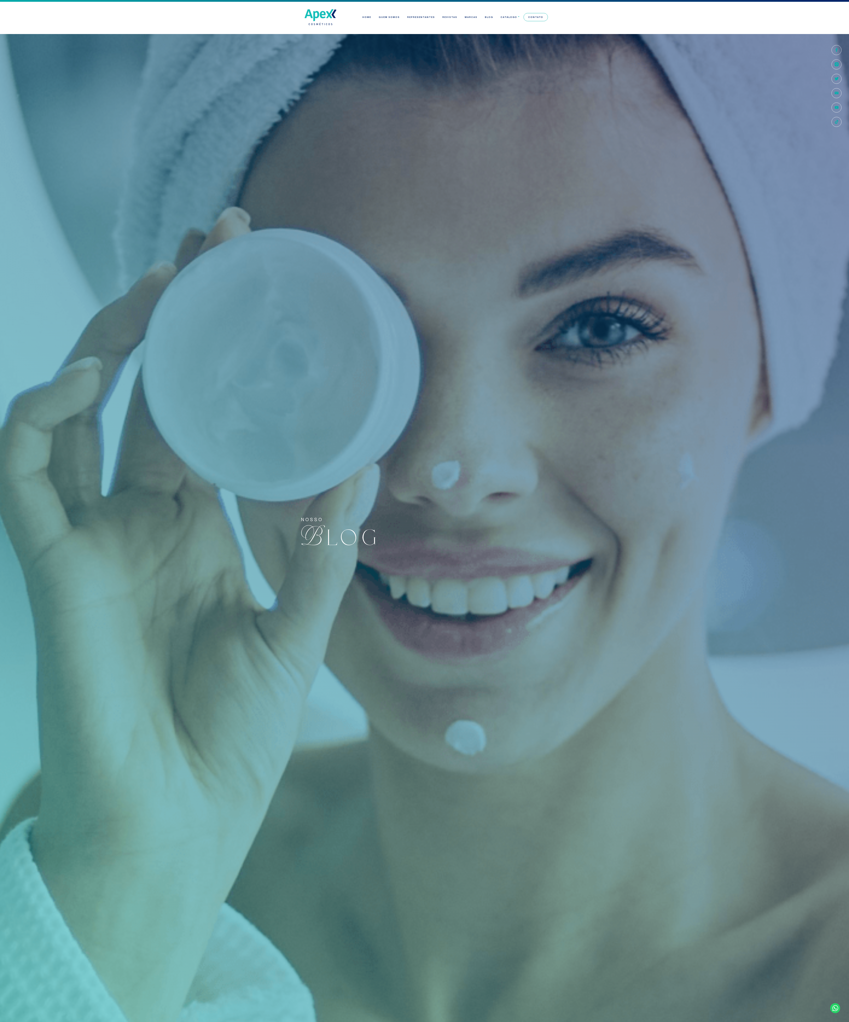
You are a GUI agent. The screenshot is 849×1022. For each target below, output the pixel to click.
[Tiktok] (836, 122)
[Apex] (320, 17)
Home (366, 17)
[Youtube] (836, 107)
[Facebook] (836, 50)
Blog (489, 17)
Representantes (421, 17)
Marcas (471, 17)
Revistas (449, 17)
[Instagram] (836, 64)
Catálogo (509, 17)
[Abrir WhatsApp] (838, 1011)
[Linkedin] (836, 79)
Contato (535, 17)
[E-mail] (836, 93)
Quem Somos (389, 17)
